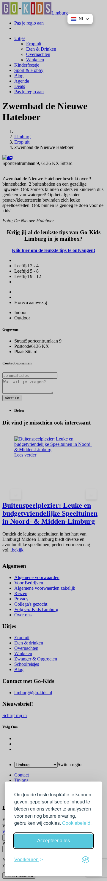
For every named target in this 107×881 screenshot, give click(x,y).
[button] (80, 19)
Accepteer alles (53, 840)
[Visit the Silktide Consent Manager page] (85, 860)
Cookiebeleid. (77, 822)
